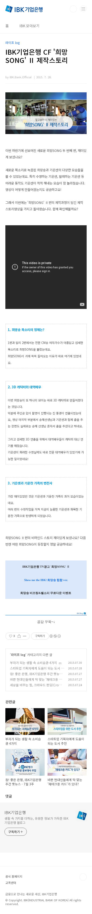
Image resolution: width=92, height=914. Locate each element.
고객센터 (10, 883)
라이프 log (18, 654)
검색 (73, 9)
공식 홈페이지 (13, 876)
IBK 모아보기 (29, 25)
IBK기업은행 (15, 812)
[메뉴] (83, 8)
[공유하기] (19, 636)
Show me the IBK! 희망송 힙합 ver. (46, 580)
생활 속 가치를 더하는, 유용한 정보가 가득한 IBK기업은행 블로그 (36, 820)
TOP (83, 877)
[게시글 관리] (24, 636)
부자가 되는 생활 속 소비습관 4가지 (33, 662)
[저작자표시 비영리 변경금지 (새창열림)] (55, 636)
